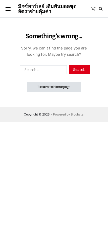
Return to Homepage (54, 87)
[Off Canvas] (8, 9)
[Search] (100, 9)
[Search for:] (42, 70)
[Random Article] (93, 9)
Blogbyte (77, 114)
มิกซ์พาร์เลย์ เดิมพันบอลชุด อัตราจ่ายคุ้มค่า (47, 9)
